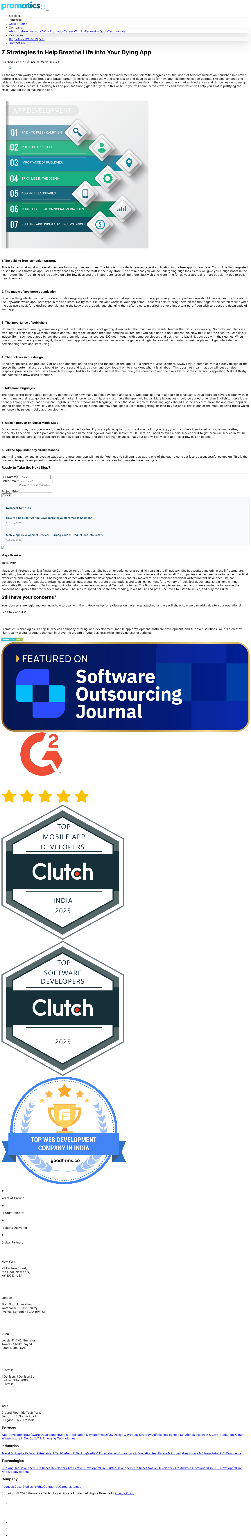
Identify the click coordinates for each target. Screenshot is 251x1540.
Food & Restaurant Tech (45, 1453)
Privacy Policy (124, 1493)
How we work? (32, 31)
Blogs (13, 39)
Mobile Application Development (82, 1434)
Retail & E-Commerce (226, 1453)
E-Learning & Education (135, 1453)
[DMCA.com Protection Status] (12, 640)
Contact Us (17, 43)
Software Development (43, 1434)
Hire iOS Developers (222, 1468)
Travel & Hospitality (15, 1453)
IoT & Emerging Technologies (55, 1438)
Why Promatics (53, 31)
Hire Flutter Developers (116, 1468)
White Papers (35, 39)
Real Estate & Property (167, 1453)
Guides (21, 39)
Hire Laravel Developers (83, 1468)
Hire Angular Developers (18, 1468)
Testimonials (116, 31)
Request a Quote (96, 31)
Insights (38, 1486)
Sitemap (75, 1486)
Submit (6, 495)
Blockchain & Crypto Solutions (214, 1434)
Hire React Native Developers (153, 1468)
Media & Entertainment (103, 1453)
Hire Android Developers (191, 1468)
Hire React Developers (51, 1468)
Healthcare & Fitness (197, 1453)
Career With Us (74, 31)
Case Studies (18, 24)
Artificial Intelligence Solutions (172, 1434)
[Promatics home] (20, 9)
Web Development (14, 1434)
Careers (64, 1486)
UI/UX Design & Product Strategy (128, 1434)
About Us (15, 31)
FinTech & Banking (74, 1453)
